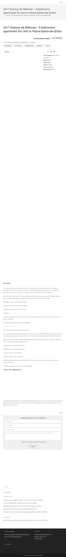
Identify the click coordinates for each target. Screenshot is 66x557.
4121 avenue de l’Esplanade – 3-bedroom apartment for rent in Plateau (20, 503)
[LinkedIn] (11, 547)
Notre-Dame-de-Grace (42, 38)
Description (8, 45)
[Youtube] (15, 547)
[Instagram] (9, 547)
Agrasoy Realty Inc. (17, 536)
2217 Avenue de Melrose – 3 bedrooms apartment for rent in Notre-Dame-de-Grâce (31, 15)
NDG (42, 334)
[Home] (3, 15)
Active (50, 65)
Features (39, 45)
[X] (5, 547)
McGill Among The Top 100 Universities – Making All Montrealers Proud (20, 509)
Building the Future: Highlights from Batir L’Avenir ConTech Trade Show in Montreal (23, 500)
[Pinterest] (13, 547)
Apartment (50, 67)
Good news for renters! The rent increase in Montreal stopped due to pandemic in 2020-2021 (25, 512)
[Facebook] (7, 547)
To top (61, 413)
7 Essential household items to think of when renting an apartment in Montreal (22, 506)
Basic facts (18, 45)
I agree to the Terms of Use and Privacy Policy (34, 442)
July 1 (52, 69)
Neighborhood (29, 45)
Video (47, 45)
